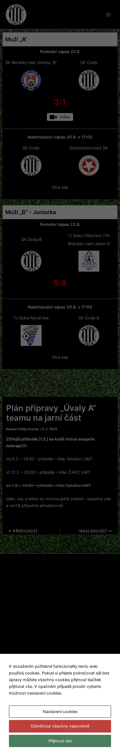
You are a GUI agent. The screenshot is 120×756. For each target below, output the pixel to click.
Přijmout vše (60, 740)
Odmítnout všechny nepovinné (60, 726)
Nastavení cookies (60, 711)
